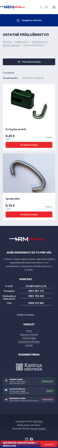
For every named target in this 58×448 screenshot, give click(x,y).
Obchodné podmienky (29, 341)
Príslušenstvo (21, 41)
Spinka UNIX (13, 199)
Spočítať (49, 444)
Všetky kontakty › (26, 314)
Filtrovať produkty (31, 61)
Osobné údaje (29, 337)
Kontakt (29, 345)
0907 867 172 (36, 291)
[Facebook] (31, 439)
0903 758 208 (36, 296)
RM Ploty (7, 41)
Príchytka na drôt (16, 129)
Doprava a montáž (29, 334)
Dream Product (38, 428)
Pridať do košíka (29, 145)
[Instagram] (26, 439)
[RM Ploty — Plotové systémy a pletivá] (13, 7)
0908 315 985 (36, 303)
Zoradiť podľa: (10, 78)
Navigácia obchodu (31, 20)
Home (29, 330)
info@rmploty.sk (35, 286)
